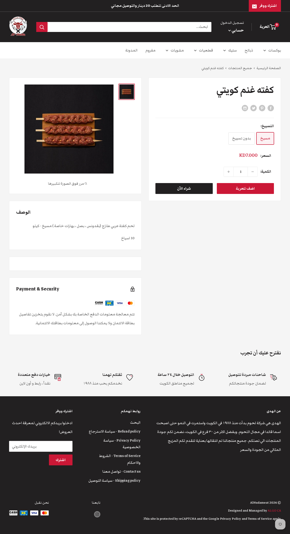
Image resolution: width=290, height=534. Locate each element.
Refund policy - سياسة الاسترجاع (114, 431)
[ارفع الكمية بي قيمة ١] (228, 171)
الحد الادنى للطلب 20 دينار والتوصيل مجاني (145, 5)
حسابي (237, 30)
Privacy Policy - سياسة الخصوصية (121, 443)
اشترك (61, 460)
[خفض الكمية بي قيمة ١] (252, 171)
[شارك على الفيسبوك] (271, 108)
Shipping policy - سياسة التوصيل (114, 480)
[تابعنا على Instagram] (97, 514)
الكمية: (265, 171)
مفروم (150, 50)
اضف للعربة (245, 188)
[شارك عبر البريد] (245, 108)
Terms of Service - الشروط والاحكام (119, 459)
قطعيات (206, 50)
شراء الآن (184, 188)
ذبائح (249, 50)
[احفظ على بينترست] (262, 108)
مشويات (177, 50)
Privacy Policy (230, 518)
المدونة (131, 50)
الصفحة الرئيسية (268, 68)
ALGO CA (274, 510)
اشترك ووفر (268, 5)
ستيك (232, 50)
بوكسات (274, 50)
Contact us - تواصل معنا (121, 471)
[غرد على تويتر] (253, 108)
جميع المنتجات (240, 68)
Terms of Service (260, 518)
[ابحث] (42, 27)
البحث (135, 422)
